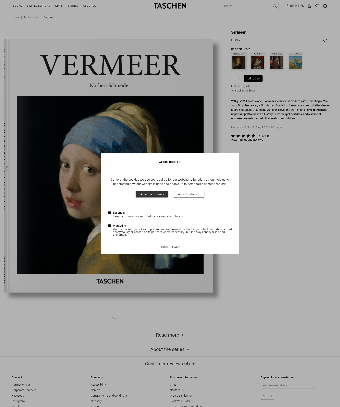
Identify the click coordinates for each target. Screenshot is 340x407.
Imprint (164, 247)
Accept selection (189, 194)
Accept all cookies (152, 194)
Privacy (176, 247)
